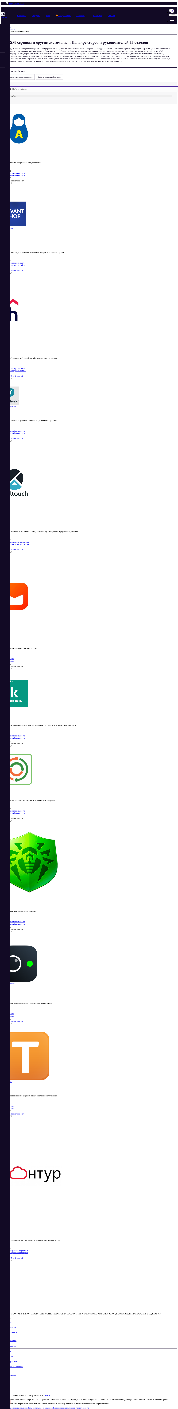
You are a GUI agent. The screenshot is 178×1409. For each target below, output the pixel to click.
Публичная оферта (60, 1408)
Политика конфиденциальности (14, 1408)
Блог (48, 16)
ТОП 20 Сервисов (15, 1367)
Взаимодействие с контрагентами (15, 542)
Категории (21, 16)
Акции (10, 1356)
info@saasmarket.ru (16, 4)
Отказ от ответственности (78, 1408)
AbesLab (46, 1395)
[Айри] (19, 146)
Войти (173, 15)
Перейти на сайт (17, 270)
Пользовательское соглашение (39, 1408)
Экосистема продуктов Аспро (20, 77)
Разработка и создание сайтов (13, 263)
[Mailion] (14, 609)
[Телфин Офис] (25, 1079)
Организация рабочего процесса (14, 1250)
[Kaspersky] (14, 706)
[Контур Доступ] (31, 1204)
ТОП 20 (111, 16)
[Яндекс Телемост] (19, 981)
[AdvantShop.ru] (13, 226)
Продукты (36, 16)
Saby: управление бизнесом (49, 77)
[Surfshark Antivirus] (10, 404)
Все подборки (12, 96)
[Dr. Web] (29, 892)
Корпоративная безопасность (13, 173)
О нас (10, 1322)
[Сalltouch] (14, 495)
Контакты (80, 16)
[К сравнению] (10, 178)
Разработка (12, 1361)
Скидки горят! (64, 16)
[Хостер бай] (13, 321)
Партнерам (97, 16)
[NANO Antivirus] (16, 784)
